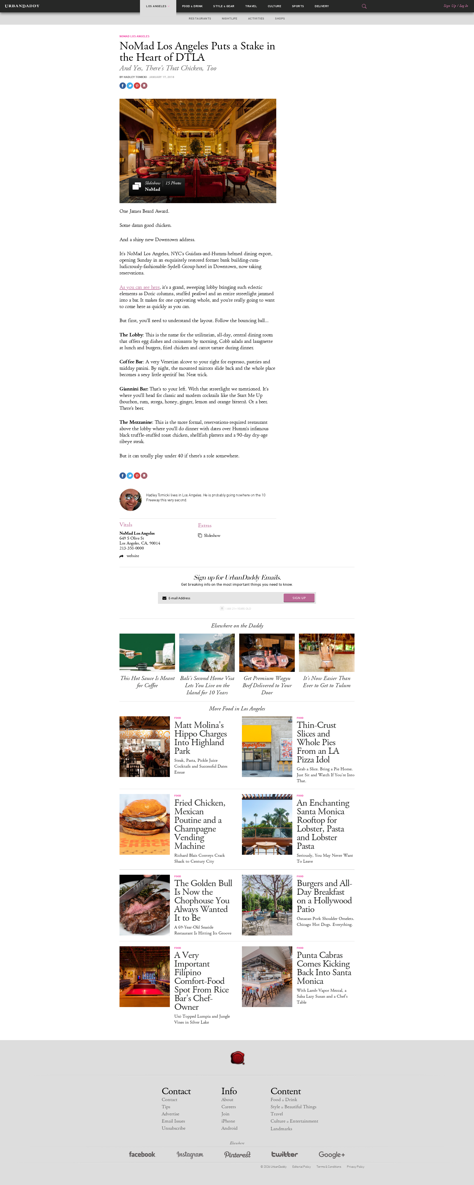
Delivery (322, 6)
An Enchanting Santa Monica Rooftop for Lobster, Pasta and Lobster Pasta (323, 824)
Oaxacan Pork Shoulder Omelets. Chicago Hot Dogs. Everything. (325, 922)
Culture (274, 6)
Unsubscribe (173, 1128)
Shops (280, 18)
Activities (256, 18)
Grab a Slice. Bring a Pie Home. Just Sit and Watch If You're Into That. (326, 775)
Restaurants (200, 18)
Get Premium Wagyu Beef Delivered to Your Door (267, 685)
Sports (298, 6)
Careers (228, 1107)
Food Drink (192, 6)
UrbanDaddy (22, 6)
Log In (463, 5)
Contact (169, 1099)
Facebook (142, 1155)
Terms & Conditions (328, 1166)
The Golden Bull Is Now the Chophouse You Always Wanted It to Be (203, 900)
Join (225, 1114)
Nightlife (229, 18)
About (227, 1099)
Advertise (170, 1114)
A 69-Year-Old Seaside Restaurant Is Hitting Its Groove (202, 930)
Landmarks (281, 1129)
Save (137, 85)
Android (229, 1128)
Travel (251, 6)
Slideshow (212, 536)
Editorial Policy (301, 1166)
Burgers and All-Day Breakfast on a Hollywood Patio (324, 896)
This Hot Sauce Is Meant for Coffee (147, 681)
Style (224, 6)
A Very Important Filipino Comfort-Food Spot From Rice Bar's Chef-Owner (201, 981)
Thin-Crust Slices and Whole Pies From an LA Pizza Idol (318, 742)
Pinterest (237, 1155)
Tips (166, 1107)
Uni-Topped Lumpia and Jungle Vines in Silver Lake (202, 1019)
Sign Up (450, 5)
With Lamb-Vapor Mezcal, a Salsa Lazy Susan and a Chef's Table (322, 996)
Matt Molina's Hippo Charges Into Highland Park (200, 738)
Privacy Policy (355, 1166)
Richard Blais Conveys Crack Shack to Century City (199, 858)
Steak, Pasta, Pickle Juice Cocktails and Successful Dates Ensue (200, 766)
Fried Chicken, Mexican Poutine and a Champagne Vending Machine (199, 824)
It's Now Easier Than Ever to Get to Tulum (327, 681)
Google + (332, 1155)
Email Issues (173, 1121)
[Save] (144, 85)
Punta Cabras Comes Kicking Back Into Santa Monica (324, 968)
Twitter (285, 1155)
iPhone (228, 1121)
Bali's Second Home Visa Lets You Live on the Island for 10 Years (207, 685)
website (132, 555)
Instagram (190, 1155)
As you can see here (139, 287)
